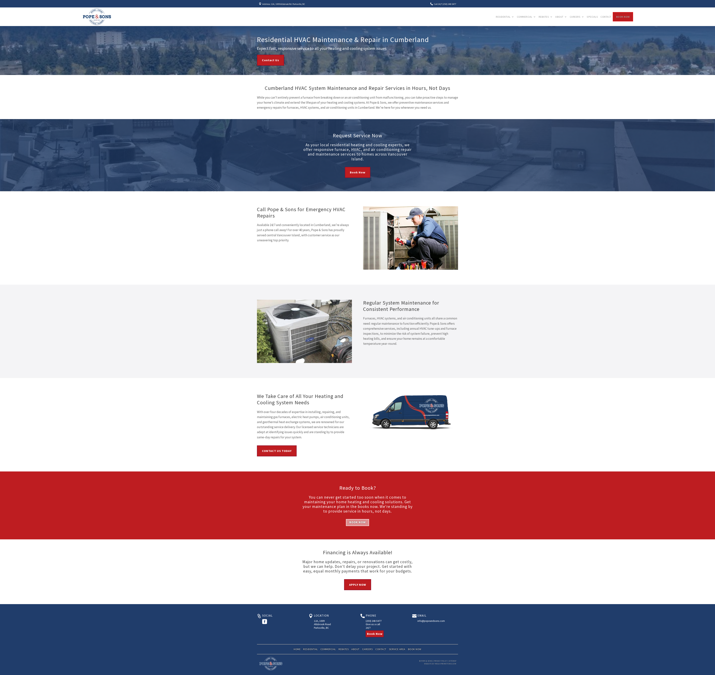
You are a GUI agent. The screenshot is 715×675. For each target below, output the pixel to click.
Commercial (524, 16)
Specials (592, 16)
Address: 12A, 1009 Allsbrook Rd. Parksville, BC (283, 4)
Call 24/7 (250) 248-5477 (445, 4)
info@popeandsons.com (431, 621)
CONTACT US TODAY (277, 451)
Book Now (623, 16)
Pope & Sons (426, 661)
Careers (575, 16)
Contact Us (270, 60)
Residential (503, 16)
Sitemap (452, 661)
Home (297, 648)
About (559, 16)
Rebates (544, 16)
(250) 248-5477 (374, 621)
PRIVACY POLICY (440, 661)
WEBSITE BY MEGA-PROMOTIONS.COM (440, 664)
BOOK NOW (357, 522)
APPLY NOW (357, 584)
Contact (605, 16)
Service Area (397, 648)
